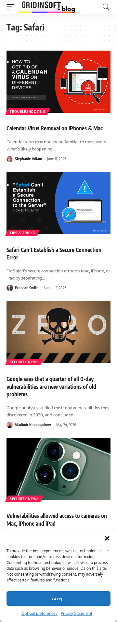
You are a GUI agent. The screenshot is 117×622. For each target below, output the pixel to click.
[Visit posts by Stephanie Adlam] (9, 159)
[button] (107, 538)
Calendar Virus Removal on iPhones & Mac (54, 128)
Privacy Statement (76, 613)
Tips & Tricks (22, 233)
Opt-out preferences (39, 613)
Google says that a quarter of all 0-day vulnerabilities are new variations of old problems (51, 386)
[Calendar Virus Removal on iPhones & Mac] (58, 82)
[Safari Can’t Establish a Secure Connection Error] (58, 203)
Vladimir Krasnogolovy (33, 424)
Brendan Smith (26, 287)
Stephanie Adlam (28, 158)
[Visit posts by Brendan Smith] (9, 288)
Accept (58, 598)
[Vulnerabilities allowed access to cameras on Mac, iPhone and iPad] (58, 469)
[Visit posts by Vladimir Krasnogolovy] (9, 425)
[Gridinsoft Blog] (47, 7)
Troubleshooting (28, 112)
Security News (24, 362)
